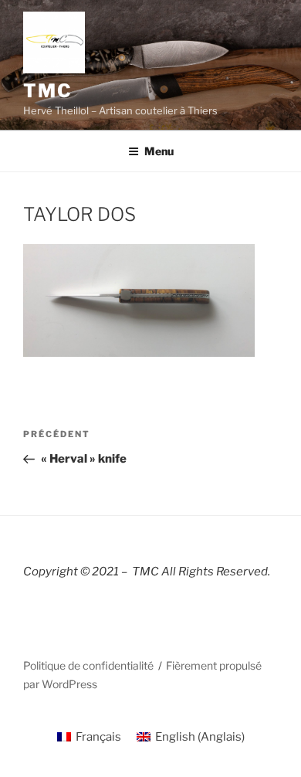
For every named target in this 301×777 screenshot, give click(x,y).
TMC (48, 91)
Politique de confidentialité (88, 665)
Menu (159, 151)
